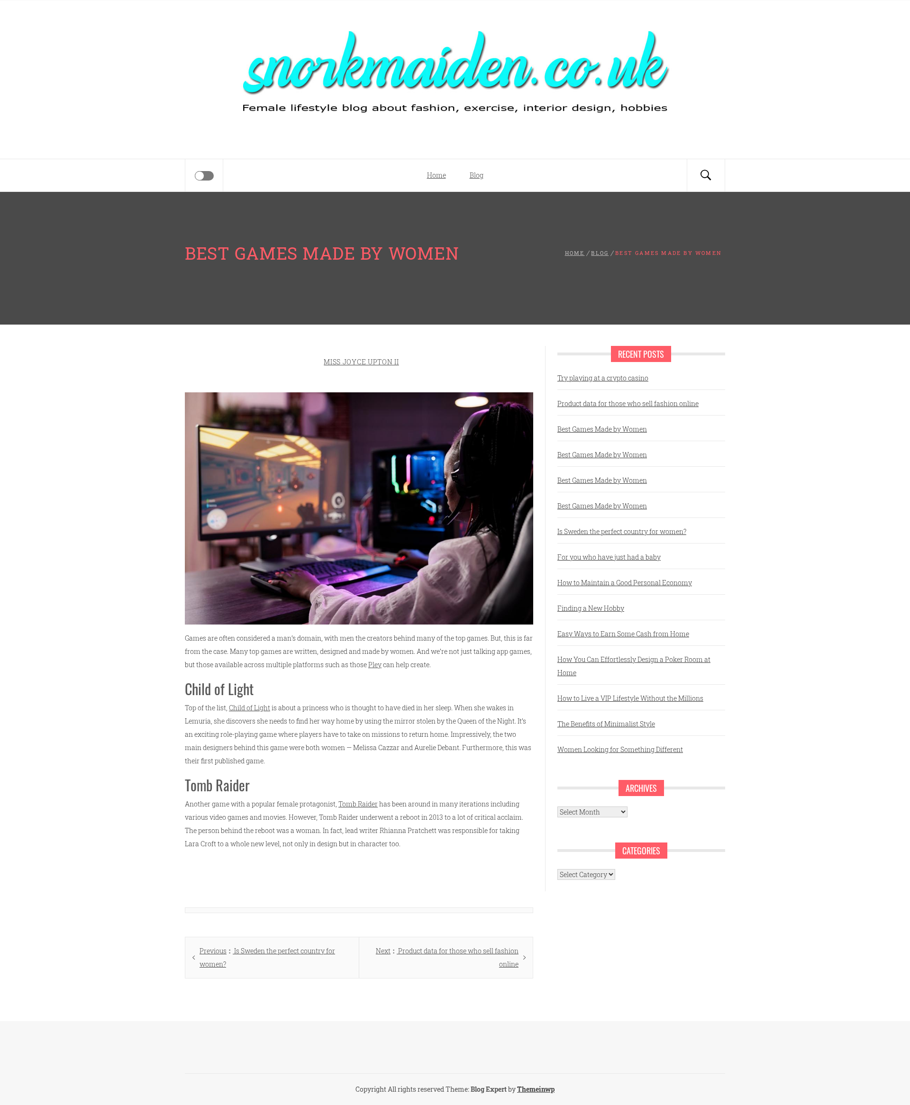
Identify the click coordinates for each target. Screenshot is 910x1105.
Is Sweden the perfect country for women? (621, 531)
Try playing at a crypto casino (602, 377)
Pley (375, 664)
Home (436, 175)
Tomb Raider (358, 803)
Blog (476, 175)
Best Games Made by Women (602, 429)
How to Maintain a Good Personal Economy (624, 582)
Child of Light (249, 707)
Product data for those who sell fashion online (628, 403)
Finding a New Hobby (590, 608)
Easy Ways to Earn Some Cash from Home (623, 633)
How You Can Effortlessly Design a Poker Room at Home (633, 666)
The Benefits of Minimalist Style (606, 723)
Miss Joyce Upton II (361, 361)
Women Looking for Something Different (620, 749)
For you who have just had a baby (609, 557)
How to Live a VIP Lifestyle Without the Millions (630, 698)
